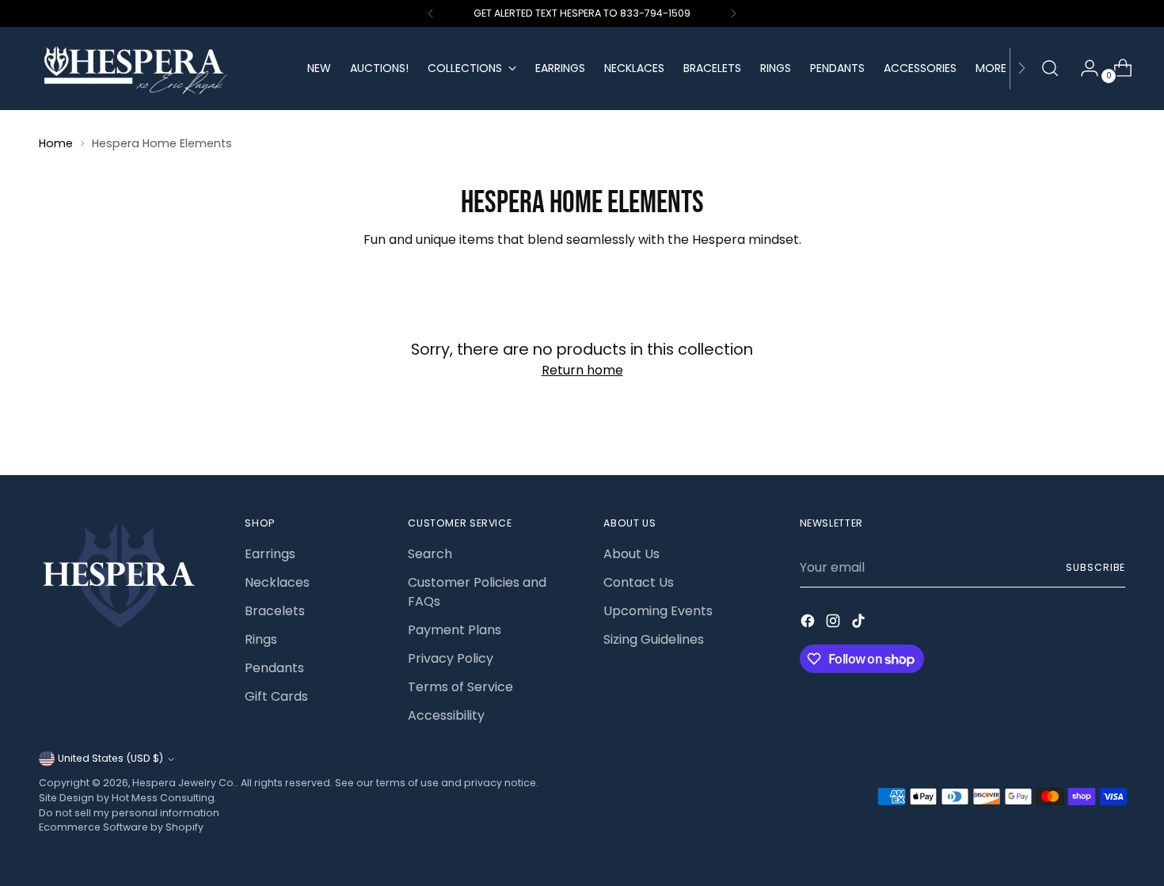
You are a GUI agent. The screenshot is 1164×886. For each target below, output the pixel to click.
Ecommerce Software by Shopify (121, 827)
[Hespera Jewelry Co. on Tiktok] (859, 623)
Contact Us (638, 582)
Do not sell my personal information (129, 812)
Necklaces (277, 582)
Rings (261, 639)
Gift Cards (276, 696)
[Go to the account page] (1083, 68)
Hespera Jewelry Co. (184, 782)
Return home (582, 370)
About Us (631, 554)
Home (56, 143)
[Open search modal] (1050, 68)
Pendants (274, 668)
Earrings (270, 554)
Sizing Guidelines (653, 639)
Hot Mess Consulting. (164, 797)
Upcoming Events (658, 611)
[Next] (733, 13)
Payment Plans (454, 630)
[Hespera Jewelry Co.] (161, 68)
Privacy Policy (450, 658)
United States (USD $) (110, 758)
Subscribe (1095, 567)
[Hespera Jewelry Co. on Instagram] (834, 623)
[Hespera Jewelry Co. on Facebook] (809, 623)
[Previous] (430, 13)
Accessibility (446, 715)
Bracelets (275, 611)
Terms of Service (460, 687)
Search (430, 554)
